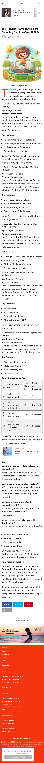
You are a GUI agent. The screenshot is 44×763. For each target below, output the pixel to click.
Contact (4, 709)
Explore (4, 654)
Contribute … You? (8, 704)
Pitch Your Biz (6, 731)
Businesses (5, 666)
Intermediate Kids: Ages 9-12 (11, 685)
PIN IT (23, 63)
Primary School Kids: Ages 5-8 (12, 682)
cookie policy (21, 753)
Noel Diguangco (14, 36)
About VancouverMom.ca (10, 698)
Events (4, 660)
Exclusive (4, 25)
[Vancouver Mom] (22, 3)
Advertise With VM (8, 720)
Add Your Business (8, 723)
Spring (4, 651)
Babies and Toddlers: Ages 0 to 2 (13, 676)
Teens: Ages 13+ (6, 687)
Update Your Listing (8, 726)
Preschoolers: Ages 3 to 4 (10, 679)
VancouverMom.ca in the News (12, 701)
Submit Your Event (8, 729)
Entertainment (19, 449)
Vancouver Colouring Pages (11, 707)
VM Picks (4, 663)
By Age (4, 657)
